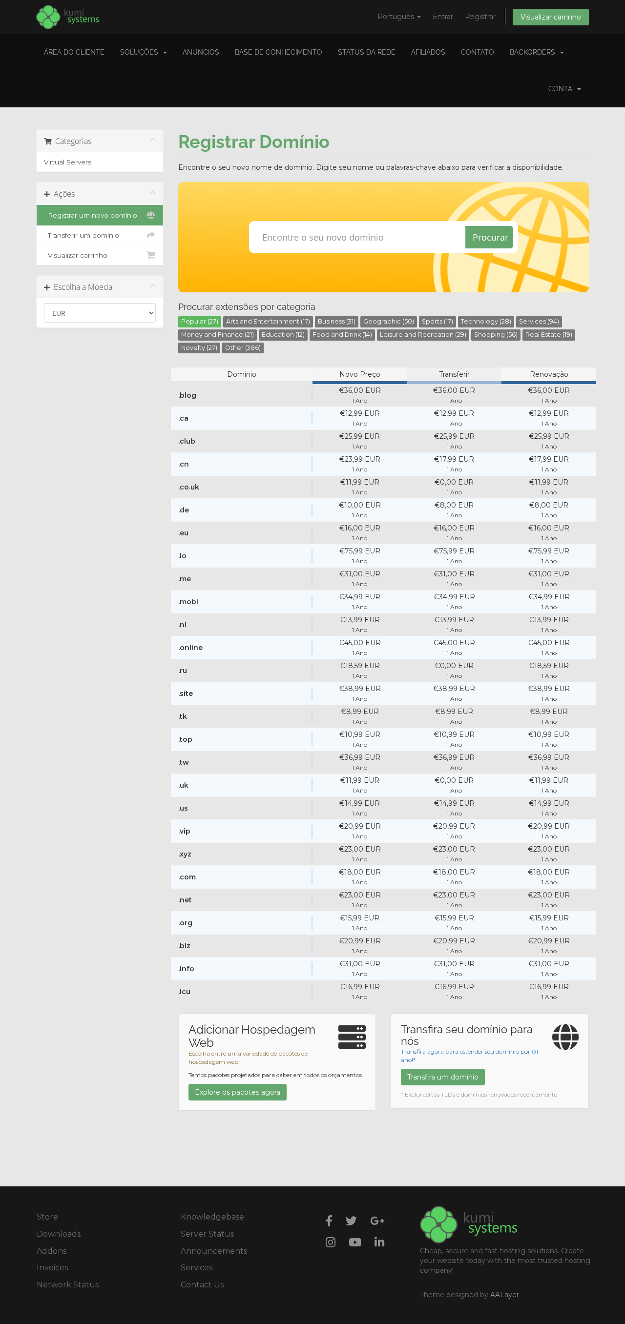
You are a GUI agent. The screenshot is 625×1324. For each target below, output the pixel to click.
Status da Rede (367, 52)
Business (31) (336, 321)
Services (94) (539, 321)
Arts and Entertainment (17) (268, 321)
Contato (477, 52)
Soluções (141, 52)
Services (196, 1267)
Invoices (52, 1267)
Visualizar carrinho (551, 17)
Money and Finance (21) (217, 334)
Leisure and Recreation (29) (423, 334)
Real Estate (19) (548, 334)
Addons (51, 1251)
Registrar (480, 16)
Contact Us (202, 1284)
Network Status (68, 1284)
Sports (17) (437, 321)
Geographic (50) (388, 321)
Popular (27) (199, 321)
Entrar (443, 16)
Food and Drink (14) (342, 334)
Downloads (59, 1234)
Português (396, 16)
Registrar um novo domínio (90, 215)
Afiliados (428, 52)
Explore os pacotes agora (237, 1092)
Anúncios (201, 52)
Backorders (534, 52)
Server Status (207, 1234)
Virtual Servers (67, 162)
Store (47, 1217)
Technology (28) (486, 321)
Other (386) (243, 347)
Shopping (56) (496, 334)
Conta (562, 89)
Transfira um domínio (443, 1077)
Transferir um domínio (81, 235)
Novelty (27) (199, 347)
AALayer (504, 1294)
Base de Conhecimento (278, 52)
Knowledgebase (212, 1217)
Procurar (490, 237)
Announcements (214, 1251)
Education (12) (283, 334)
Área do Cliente (74, 52)
